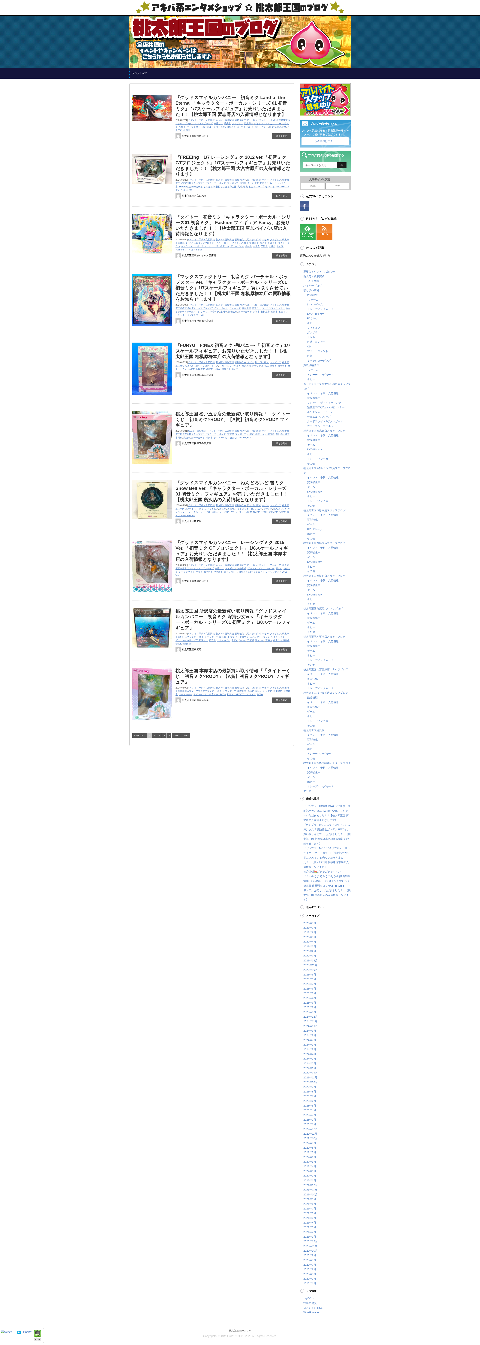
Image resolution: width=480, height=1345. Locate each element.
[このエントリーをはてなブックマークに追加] (19, 1332)
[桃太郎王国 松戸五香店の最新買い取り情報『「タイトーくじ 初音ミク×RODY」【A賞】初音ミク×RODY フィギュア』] (152, 465)
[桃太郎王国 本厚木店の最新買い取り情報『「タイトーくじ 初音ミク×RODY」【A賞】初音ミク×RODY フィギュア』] (152, 721)
